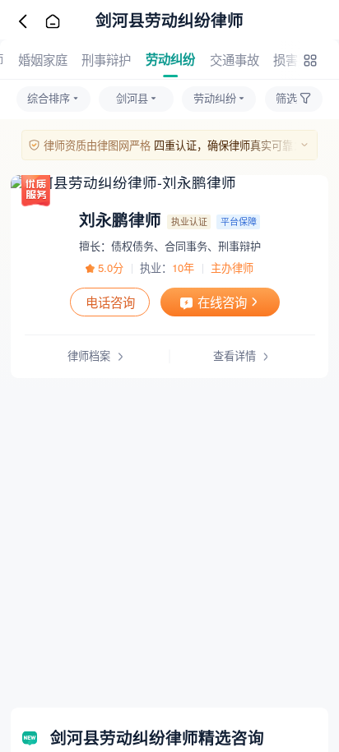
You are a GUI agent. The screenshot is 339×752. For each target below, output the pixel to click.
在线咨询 (222, 302)
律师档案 (88, 355)
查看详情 (234, 355)
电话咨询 (110, 302)
